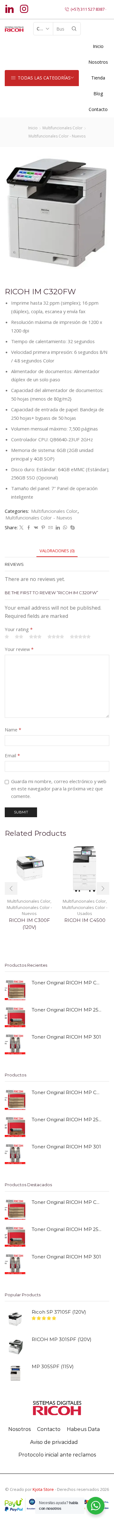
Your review (19, 649)
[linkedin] (57, 527)
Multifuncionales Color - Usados (84, 911)
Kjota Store (43, 1489)
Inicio (98, 46)
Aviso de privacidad (54, 1442)
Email (12, 755)
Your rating (19, 629)
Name (13, 729)
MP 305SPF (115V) (52, 1366)
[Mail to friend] (50, 527)
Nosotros (19, 1429)
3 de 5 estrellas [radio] (35, 637)
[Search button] (74, 28)
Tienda (98, 78)
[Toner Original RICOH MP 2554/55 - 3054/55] (15, 1017)
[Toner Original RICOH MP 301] (15, 1044)
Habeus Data (83, 1429)
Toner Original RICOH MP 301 (66, 1037)
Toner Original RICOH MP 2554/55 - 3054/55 (66, 1010)
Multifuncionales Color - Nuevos (57, 136)
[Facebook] (28, 527)
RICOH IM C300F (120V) (29, 923)
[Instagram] (24, 9)
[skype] (72, 527)
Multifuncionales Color (62, 128)
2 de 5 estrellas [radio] (19, 637)
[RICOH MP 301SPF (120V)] (15, 1346)
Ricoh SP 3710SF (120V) (59, 1312)
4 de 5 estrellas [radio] (56, 637)
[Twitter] (21, 527)
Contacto (98, 109)
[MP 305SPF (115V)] (15, 1373)
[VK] (36, 527)
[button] (11, 888)
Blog (98, 94)
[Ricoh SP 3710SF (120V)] (15, 1319)
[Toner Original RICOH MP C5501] (15, 990)
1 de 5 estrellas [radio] (7, 637)
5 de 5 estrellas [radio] (80, 637)
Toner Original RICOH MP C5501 (66, 983)
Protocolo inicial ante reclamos (57, 1455)
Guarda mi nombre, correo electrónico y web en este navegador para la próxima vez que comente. (58, 788)
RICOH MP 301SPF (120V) (61, 1339)
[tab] (57, 551)
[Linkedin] (9, 9)
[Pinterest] (43, 527)
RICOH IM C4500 (84, 920)
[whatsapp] (65, 527)
